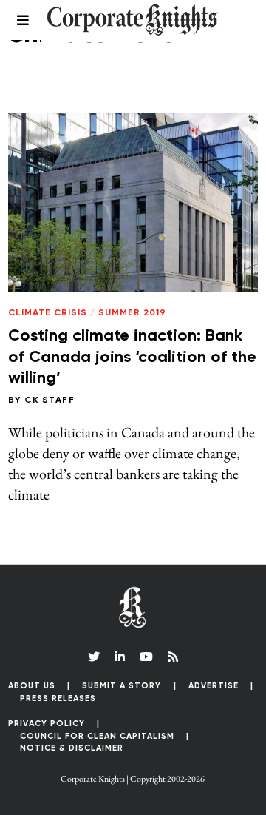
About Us (31, 686)
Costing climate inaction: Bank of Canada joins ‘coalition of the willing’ (132, 357)
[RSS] (173, 656)
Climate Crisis (47, 313)
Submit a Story (121, 686)
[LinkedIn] (120, 656)
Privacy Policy (46, 724)
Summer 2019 (132, 313)
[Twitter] (93, 656)
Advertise (213, 686)
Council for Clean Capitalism (97, 736)
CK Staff (49, 400)
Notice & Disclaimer (71, 748)
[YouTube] (146, 656)
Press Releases (58, 698)
